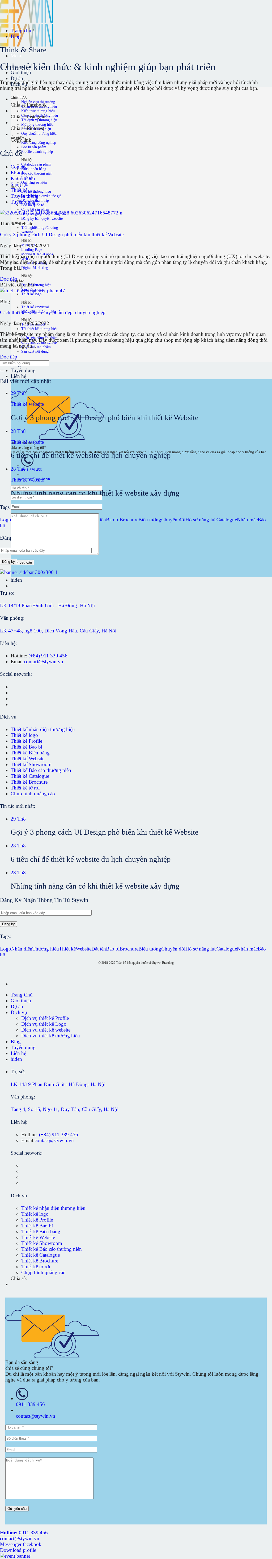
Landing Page (31, 249)
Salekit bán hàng (33, 169)
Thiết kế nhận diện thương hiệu (43, 729)
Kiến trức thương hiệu (38, 111)
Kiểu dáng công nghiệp (38, 142)
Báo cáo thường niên (36, 173)
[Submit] (2, 370)
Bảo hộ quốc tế (32, 205)
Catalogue (226, 519)
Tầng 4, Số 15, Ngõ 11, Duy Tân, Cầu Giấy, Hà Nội (64, 1109)
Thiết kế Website (27, 758)
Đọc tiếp (8, 279)
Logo (5, 519)
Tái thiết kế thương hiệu (39, 329)
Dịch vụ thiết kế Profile (45, 1018)
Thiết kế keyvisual (35, 307)
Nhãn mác (247, 519)
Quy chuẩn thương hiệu (39, 133)
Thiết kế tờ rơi (25, 788)
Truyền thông (25, 196)
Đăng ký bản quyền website (42, 218)
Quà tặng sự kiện (34, 182)
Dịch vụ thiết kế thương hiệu (50, 1035)
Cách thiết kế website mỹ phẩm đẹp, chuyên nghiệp (52, 312)
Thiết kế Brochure (29, 782)
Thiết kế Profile (26, 741)
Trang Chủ (22, 995)
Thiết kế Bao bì (26, 747)
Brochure (129, 519)
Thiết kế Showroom (31, 764)
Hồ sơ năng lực (200, 519)
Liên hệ (18, 376)
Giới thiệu (21, 1000)
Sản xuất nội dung (35, 351)
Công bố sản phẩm (35, 209)
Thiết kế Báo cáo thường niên (41, 770)
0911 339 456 (31, 470)
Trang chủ (22, 30)
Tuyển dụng (23, 370)
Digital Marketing (34, 267)
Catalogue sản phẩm (36, 164)
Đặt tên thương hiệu (36, 285)
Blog (16, 36)
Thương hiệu (45, 949)
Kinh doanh (23, 178)
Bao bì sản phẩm (33, 147)
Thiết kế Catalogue (30, 776)
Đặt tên (98, 949)
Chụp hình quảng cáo (33, 793)
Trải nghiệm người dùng (39, 227)
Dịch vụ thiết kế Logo (43, 1024)
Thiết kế (19, 190)
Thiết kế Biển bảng (30, 752)
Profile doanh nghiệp (37, 151)
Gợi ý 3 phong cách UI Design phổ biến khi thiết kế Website (62, 234)
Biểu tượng (149, 519)
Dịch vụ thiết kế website (45, 1030)
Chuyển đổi (173, 519)
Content (19, 167)
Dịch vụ (19, 1012)
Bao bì (113, 519)
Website (83, 949)
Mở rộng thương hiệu (37, 124)
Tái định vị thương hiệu (39, 120)
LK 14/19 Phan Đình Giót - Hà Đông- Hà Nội (47, 605)
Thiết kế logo (31, 294)
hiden (16, 580)
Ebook (17, 172)
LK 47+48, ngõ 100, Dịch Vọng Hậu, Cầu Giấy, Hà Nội (58, 630)
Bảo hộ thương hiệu (36, 191)
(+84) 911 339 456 (47, 655)
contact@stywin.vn (43, 661)
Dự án (17, 78)
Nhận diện (21, 949)
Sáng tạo (19, 184)
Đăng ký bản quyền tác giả (41, 196)
